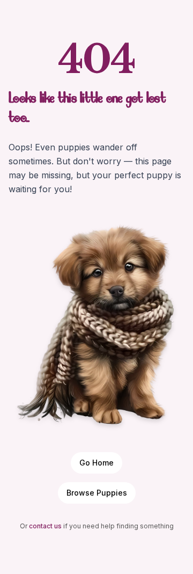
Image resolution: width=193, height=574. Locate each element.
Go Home (96, 462)
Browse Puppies (96, 492)
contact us (45, 526)
